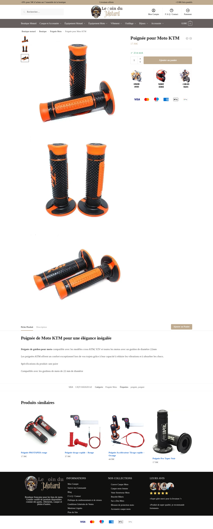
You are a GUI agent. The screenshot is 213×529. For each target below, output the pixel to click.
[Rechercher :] (42, 12)
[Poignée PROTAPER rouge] (40, 429)
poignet (141, 387)
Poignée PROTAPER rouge (34, 452)
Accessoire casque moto (121, 509)
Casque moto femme (119, 488)
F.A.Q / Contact (171, 14)
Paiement (188, 14)
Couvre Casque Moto (119, 484)
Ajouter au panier (168, 60)
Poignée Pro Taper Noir (164, 458)
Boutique (43, 31)
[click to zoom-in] (77, 82)
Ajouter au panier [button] (41, 468)
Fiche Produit (27, 327)
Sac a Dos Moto (117, 501)
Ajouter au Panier (181, 327)
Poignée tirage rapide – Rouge (79, 452)
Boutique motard (29, 31)
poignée (134, 387)
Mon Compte (153, 14)
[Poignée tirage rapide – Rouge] (84, 429)
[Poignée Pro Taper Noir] (172, 432)
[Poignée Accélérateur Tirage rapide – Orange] (128, 429)
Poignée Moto (56, 31)
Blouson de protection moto (122, 505)
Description (41, 327)
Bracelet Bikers (117, 497)
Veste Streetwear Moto (120, 493)
